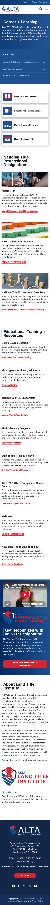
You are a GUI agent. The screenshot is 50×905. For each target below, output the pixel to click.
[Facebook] (19, 886)
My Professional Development (17, 76)
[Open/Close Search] (40, 8)
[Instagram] (24, 886)
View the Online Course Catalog (16, 357)
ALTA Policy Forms (26, 866)
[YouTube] (36, 886)
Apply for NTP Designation (14, 261)
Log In (25, 2)
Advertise (43, 866)
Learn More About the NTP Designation (20, 211)
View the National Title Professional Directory (23, 309)
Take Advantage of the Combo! (16, 503)
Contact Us (7, 866)
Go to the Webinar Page (13, 533)
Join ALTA (25, 875)
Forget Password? (40, 2)
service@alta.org (25, 862)
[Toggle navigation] (46, 9)
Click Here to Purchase (12, 564)
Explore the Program (11, 442)
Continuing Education (12, 69)
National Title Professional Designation (21, 62)
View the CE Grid (9, 385)
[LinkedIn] (13, 886)
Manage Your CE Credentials (15, 415)
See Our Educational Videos (15, 470)
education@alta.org (21, 802)
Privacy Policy (37, 901)
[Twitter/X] (30, 886)
